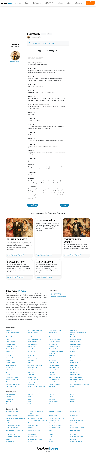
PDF (45, 43)
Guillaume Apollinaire (55, 330)
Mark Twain (31, 372)
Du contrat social (75, 430)
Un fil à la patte (17, 239)
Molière (8, 360)
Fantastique (9, 399)
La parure (73, 439)
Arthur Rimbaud (32, 367)
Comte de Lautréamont (34, 339)
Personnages (37, 3)
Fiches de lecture (49, 3)
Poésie (29, 401)
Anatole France (32, 349)
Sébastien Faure (53, 346)
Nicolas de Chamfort (12, 377)
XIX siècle (21, 255)
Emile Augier (73, 330)
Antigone (72, 418)
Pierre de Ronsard (33, 384)
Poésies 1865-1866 (33, 425)
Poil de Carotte (53, 416)
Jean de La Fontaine (54, 379)
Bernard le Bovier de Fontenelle (36, 387)
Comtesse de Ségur (54, 339)
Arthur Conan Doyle (11, 346)
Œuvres (27, 3)
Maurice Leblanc (10, 358)
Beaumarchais (53, 333)
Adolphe (8, 420)
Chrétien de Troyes (54, 384)
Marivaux (73, 358)
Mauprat (30, 428)
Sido (50, 439)
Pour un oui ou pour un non (57, 418)
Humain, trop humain (12, 411)
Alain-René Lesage (33, 358)
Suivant (63, 205)
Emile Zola (52, 375)
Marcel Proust (74, 363)
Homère (72, 351)
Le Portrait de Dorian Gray (35, 418)
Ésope (72, 387)
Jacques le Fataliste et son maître (15, 418)
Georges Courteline (54, 342)
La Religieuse (74, 416)
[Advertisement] (48, 17)
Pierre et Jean (10, 441)
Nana (50, 437)
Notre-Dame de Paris (76, 441)
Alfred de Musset (54, 382)
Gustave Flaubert (11, 349)
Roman (8, 404)
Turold (8, 372)
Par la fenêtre (44, 261)
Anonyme (9, 330)
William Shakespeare (12, 370)
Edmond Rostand (54, 367)
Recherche (18, 3)
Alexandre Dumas (33, 346)
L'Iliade (51, 434)
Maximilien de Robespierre (13, 384)
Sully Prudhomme (11, 365)
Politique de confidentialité (59, 296)
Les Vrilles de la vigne (55, 420)
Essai (50, 396)
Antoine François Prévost (35, 365)
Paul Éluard (52, 387)
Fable (71, 396)
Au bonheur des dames (76, 437)
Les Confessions (10, 434)
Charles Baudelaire (33, 333)
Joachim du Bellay (11, 387)
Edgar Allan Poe (53, 363)
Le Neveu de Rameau (33, 416)
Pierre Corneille (10, 342)
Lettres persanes (75, 411)
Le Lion (8, 423)
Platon (29, 363)
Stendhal (30, 370)
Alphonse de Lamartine (76, 379)
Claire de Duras (32, 377)
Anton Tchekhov (53, 370)
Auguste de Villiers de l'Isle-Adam (79, 384)
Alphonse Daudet (75, 342)
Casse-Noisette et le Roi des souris (37, 420)
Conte (72, 394)
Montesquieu (52, 360)
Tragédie (51, 404)
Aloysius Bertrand (11, 337)
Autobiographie (10, 394)
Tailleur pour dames (72, 240)
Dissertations (79, 3)
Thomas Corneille (32, 342)
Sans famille (52, 423)
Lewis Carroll (31, 337)
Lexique (69, 3)
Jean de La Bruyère (33, 379)
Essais (50, 430)
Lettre (29, 399)
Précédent (33, 205)
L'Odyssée (73, 434)
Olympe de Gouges (54, 377)
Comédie (44, 34)
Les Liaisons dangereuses (35, 439)
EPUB (52, 43)
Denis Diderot (53, 344)
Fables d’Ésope (32, 434)
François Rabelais (54, 365)
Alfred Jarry (52, 355)
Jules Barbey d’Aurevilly (12, 333)
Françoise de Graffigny (76, 377)
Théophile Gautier (54, 349)
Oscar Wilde (31, 375)
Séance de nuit (16, 261)
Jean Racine (73, 365)
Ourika (72, 425)
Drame (29, 396)
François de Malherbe (12, 382)
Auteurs (60, 3)
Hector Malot (52, 358)
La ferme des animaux (76, 420)
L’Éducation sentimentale (13, 437)
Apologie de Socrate (54, 428)
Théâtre (49, 34)
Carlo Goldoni (31, 351)
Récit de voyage (53, 401)
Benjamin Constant (75, 339)
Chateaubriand (53, 337)
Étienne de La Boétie (12, 379)
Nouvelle (72, 399)
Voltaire (8, 375)
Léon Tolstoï (73, 370)
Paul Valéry (52, 372)
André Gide (9, 351)
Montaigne (31, 360)
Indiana (8, 439)
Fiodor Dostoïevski (75, 344)
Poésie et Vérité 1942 (12, 416)
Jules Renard (9, 367)
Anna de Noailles (75, 382)
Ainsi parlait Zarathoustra (56, 411)
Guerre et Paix (74, 423)
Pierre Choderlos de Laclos (77, 337)
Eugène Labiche (74, 355)
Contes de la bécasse (12, 428)
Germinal (51, 441)
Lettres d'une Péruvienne (77, 428)
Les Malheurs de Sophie (13, 425)
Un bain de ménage (47, 220)
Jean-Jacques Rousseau (76, 367)
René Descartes (10, 344)
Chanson (30, 394)
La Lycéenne (15, 44)
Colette (8, 339)
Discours (8, 396)
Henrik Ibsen (31, 355)
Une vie (30, 441)
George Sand (74, 349)
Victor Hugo (9, 355)
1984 (29, 423)
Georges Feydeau (15, 61)
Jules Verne (73, 372)
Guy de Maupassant (33, 382)
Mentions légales (56, 293)
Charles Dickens (32, 344)
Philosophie (9, 401)
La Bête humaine (32, 437)
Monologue (52, 399)
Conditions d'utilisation (57, 295)
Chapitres (37, 43)
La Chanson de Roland (55, 425)
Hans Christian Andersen (35, 330)
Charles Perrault (10, 363)
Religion (72, 401)
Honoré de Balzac (75, 375)
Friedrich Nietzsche (75, 360)
